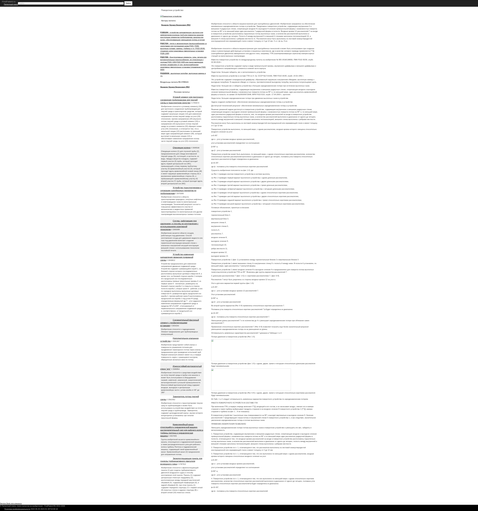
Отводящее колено (181, 148)
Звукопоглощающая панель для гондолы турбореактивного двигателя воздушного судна (181, 461)
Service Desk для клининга (11, 503)
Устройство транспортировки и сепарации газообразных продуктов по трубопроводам (180, 190)
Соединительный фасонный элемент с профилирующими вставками (179, 323)
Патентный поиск (11, 4)
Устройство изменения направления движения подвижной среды (177, 257)
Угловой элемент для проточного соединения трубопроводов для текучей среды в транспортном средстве (181, 100)
